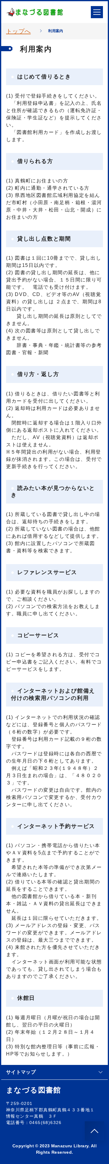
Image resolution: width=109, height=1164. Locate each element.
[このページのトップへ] (94, 1131)
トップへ (18, 31)
